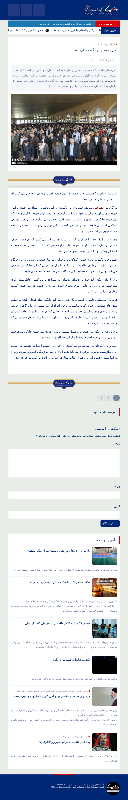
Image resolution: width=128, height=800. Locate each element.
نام (117, 486)
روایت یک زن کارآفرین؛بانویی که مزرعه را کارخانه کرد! (65, 24)
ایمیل (116, 506)
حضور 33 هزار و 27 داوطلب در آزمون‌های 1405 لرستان (57, 623)
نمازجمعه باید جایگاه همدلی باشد (95, 50)
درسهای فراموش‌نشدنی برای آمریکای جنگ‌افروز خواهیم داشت (52, 696)
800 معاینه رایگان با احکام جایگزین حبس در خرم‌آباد (89, 30)
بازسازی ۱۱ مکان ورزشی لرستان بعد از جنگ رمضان (59, 550)
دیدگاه (115, 444)
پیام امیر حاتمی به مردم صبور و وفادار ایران (64, 742)
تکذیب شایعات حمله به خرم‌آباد (71, 659)
